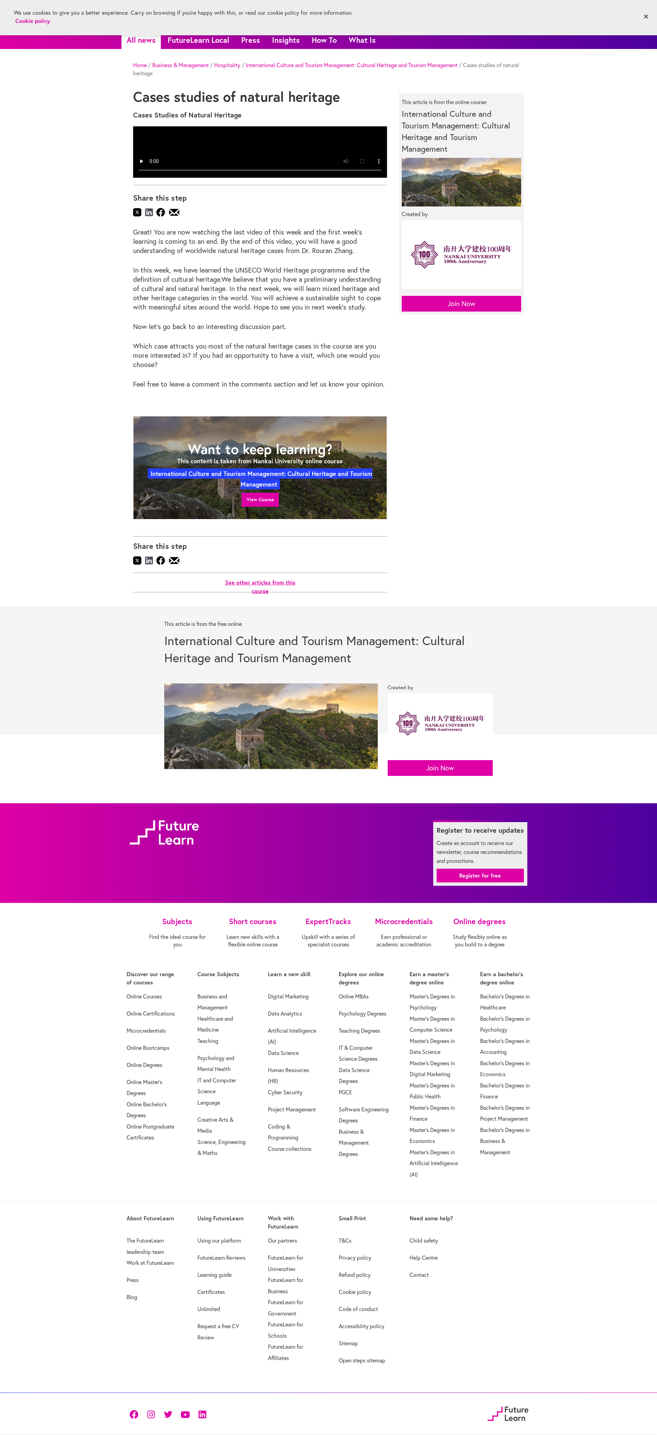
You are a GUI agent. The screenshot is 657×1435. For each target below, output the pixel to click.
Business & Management (180, 65)
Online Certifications (151, 1013)
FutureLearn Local (198, 40)
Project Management (292, 1109)
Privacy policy (355, 1257)
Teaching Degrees (359, 1030)
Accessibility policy (361, 1326)
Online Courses (144, 996)
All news (141, 40)
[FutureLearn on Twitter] (168, 1414)
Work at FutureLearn (150, 1262)
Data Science (283, 1052)
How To (324, 40)
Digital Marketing (288, 996)
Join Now (461, 303)
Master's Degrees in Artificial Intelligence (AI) (434, 1163)
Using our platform (219, 1240)
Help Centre (424, 1257)
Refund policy (355, 1274)
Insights (286, 40)
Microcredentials (146, 1030)
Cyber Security (285, 1092)
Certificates (211, 1291)
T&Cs (345, 1240)
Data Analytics (285, 1013)
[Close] (646, 16)
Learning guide (214, 1274)
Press (250, 40)
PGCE (345, 1092)
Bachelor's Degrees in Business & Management (505, 1141)
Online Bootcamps (148, 1047)
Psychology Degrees (362, 1013)
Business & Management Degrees (354, 1142)
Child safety (424, 1240)
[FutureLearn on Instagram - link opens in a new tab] (150, 1414)
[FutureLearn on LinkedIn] (202, 1414)
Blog (132, 1297)
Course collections (289, 1148)
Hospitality (227, 65)
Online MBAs (354, 996)
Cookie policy (355, 1291)
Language (208, 1102)
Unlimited (208, 1309)
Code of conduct (358, 1309)
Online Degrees (144, 1064)
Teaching (207, 1040)
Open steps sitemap (362, 1360)
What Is (362, 40)
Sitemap (348, 1343)
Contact (419, 1274)
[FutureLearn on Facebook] (135, 1414)
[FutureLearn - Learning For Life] (508, 1413)
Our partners (282, 1240)
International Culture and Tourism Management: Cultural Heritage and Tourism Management (352, 65)
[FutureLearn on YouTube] (185, 1414)
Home (140, 65)
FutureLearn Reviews (221, 1257)
